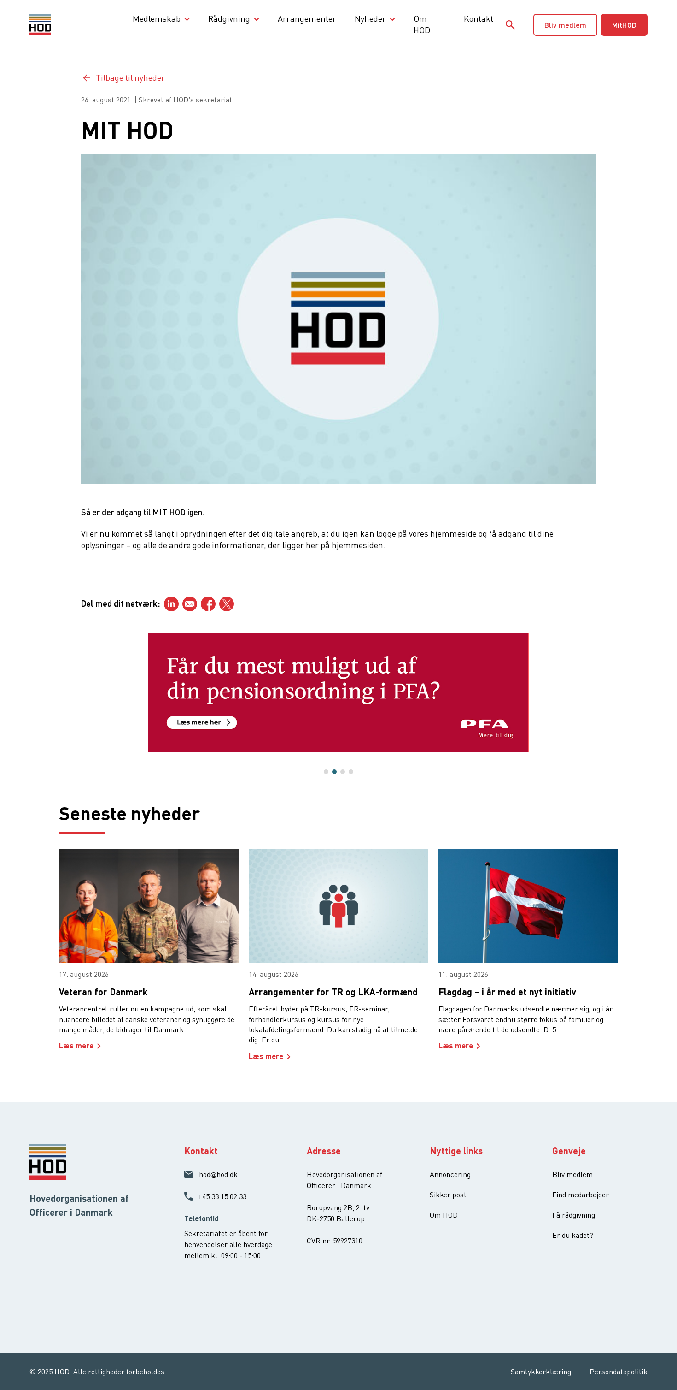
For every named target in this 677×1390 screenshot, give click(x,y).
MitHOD (624, 24)
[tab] (326, 771)
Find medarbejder (580, 1194)
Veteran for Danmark (103, 991)
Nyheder (370, 18)
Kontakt (478, 18)
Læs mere (76, 1045)
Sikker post (448, 1194)
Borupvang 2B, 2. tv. (339, 1207)
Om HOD (422, 24)
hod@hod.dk (218, 1174)
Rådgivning (229, 18)
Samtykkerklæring (541, 1371)
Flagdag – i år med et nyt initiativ (507, 991)
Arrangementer (307, 18)
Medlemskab (157, 18)
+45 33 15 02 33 (222, 1196)
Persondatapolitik (618, 1371)
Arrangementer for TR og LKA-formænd (333, 991)
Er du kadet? (572, 1235)
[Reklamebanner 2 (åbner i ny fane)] (338, 692)
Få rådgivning (573, 1214)
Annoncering (450, 1174)
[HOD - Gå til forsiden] (55, 24)
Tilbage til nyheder (130, 77)
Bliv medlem (565, 24)
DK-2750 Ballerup (336, 1218)
